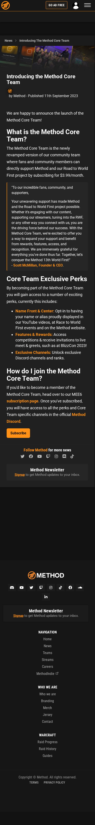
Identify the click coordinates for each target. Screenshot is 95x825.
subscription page (22, 401)
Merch (47, 708)
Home (47, 639)
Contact (47, 721)
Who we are (47, 694)
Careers (47, 666)
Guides (47, 756)
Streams (47, 660)
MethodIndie (45, 674)
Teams (47, 653)
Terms (34, 782)
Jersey (47, 715)
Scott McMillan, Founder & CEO (38, 265)
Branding (47, 701)
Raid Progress (47, 742)
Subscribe (18, 433)
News (8, 40)
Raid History (47, 749)
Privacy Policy (54, 782)
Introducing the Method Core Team (44, 40)
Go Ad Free (57, 5)
